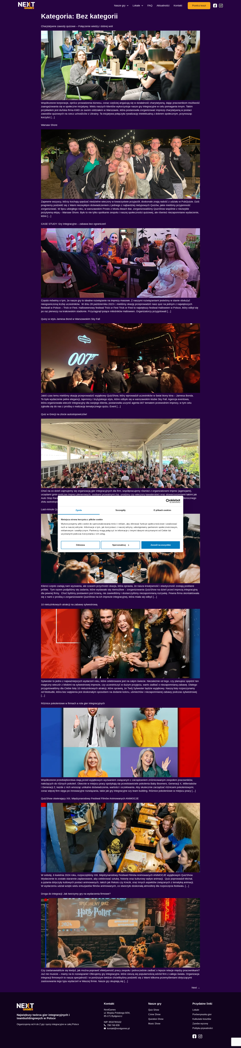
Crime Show (154, 1014)
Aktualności (163, 5)
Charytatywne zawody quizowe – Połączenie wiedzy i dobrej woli (77, 26)
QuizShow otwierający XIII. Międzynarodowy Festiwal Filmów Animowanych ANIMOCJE (90, 798)
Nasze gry (119, 5)
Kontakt (178, 5)
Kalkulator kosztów (201, 1019)
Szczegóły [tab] (120, 510)
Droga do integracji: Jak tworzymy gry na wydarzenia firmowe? (76, 893)
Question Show (155, 1019)
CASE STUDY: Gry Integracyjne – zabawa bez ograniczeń (73, 224)
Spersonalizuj (119, 545)
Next (196, 987)
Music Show (154, 1023)
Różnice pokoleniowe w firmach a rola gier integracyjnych (73, 703)
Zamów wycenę (200, 1023)
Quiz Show (153, 1010)
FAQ (149, 5)
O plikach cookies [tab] (162, 510)
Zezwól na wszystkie (161, 545)
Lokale (136, 5)
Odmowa (80, 545)
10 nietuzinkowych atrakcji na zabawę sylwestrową (69, 604)
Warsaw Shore (49, 125)
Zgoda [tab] (79, 510)
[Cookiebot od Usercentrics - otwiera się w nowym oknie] (168, 501)
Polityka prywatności (202, 1028)
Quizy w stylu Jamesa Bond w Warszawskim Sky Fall (70, 319)
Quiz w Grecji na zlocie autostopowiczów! (64, 414)
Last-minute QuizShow (53, 509)
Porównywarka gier (202, 1014)
